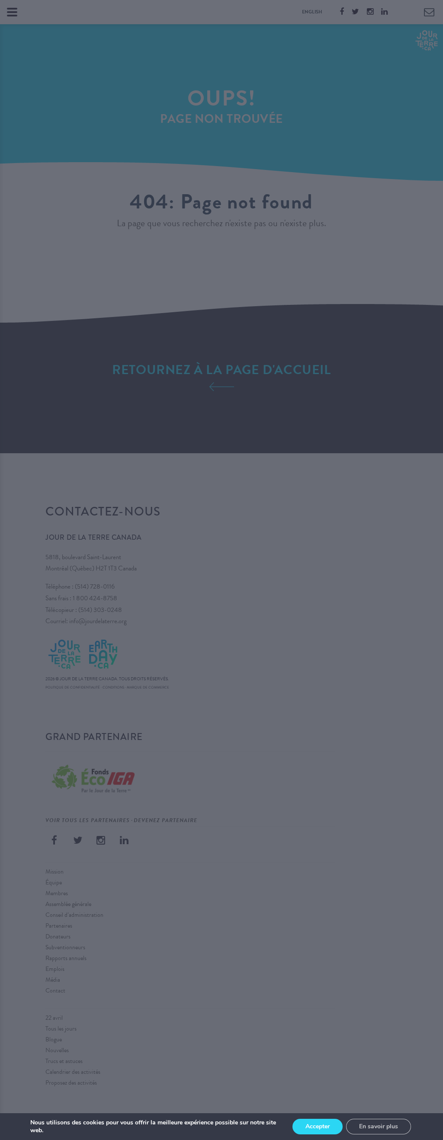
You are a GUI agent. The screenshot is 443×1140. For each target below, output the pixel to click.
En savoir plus (378, 1126)
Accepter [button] (317, 1126)
